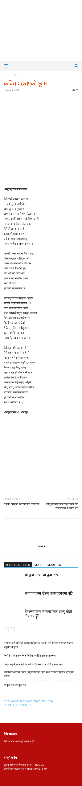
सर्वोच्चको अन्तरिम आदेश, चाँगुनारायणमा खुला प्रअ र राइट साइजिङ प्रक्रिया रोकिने (39, 674)
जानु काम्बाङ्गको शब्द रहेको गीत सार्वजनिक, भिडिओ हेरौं (62, 506)
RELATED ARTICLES (18, 564)
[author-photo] (41, 540)
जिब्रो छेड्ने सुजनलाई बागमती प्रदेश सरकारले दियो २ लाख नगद (33, 664)
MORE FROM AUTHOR (48, 564)
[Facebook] (19, 98)
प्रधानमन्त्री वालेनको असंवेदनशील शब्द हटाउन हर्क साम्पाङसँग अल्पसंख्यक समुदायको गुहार (38, 644)
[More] (55, 98)
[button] (6, 66)
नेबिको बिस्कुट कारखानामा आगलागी (21, 504)
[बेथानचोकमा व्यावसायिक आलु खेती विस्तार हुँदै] (13, 615)
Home (7, 75)
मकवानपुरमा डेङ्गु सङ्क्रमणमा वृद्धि (49, 593)
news (41, 546)
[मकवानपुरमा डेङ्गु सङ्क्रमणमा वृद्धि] (13, 597)
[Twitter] (28, 98)
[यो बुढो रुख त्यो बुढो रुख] (13, 579)
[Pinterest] (37, 98)
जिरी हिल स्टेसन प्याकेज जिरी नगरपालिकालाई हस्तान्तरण (30, 655)
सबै (15, 75)
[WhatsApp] (46, 98)
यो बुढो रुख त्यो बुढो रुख (42, 575)
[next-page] (12, 629)
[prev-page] (6, 629)
